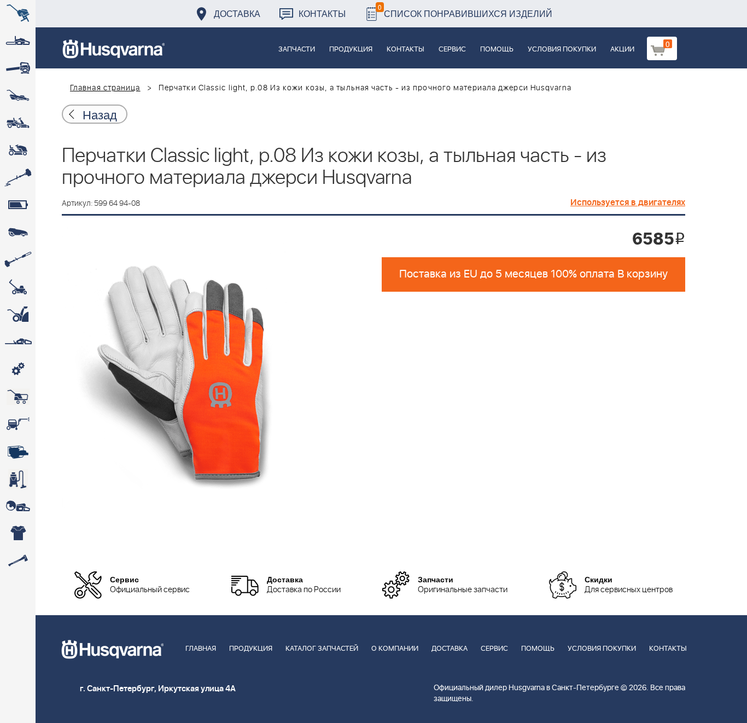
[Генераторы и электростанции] (18, 396)
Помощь (496, 49)
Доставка (237, 13)
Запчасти (296, 49)
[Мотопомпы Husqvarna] (18, 451)
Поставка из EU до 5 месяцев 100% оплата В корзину (533, 274)
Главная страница (105, 88)
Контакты (322, 13)
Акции (622, 49)
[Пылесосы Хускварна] (18, 479)
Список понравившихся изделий (465, 10)
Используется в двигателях (627, 202)
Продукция (350, 49)
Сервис (452, 49)
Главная (200, 649)
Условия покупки (562, 49)
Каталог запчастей (321, 649)
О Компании (394, 649)
